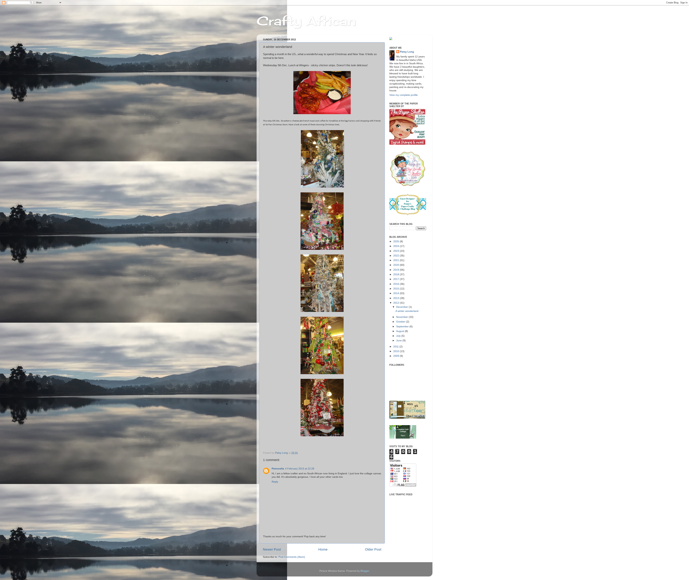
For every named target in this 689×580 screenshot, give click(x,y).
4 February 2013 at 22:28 (299, 468)
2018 (396, 274)
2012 (396, 302)
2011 (396, 346)
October (401, 321)
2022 (396, 255)
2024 (396, 246)
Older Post (373, 549)
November (402, 317)
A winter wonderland (406, 311)
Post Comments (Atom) (291, 557)
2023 (396, 251)
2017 (396, 279)
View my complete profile (403, 95)
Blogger (364, 571)
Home (323, 549)
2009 (396, 356)
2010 (396, 351)
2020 (396, 265)
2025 (396, 241)
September (402, 326)
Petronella (278, 468)
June (399, 340)
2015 (396, 288)
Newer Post (272, 549)
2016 (396, 284)
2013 (396, 298)
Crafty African (306, 21)
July (398, 336)
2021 (396, 260)
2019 (396, 269)
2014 (396, 293)
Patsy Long (407, 51)
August (400, 331)
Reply (275, 481)
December (402, 307)
